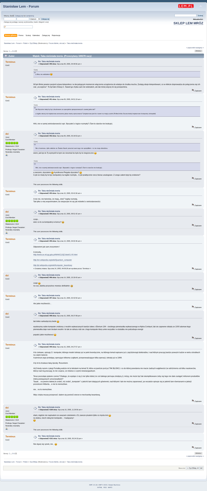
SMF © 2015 (103, 485)
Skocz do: (182, 468)
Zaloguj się (19, 16)
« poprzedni (190, 48)
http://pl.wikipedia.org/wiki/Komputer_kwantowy (52, 265)
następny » (199, 48)
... (11, 51)
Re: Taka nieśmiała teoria (49, 61)
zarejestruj (30, 16)
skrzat (61, 43)
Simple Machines (114, 485)
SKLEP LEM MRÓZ (188, 23)
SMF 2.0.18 (93, 485)
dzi (7, 134)
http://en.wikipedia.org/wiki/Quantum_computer (52, 260)
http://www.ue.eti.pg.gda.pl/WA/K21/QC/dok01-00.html (55, 255)
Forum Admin (53, 43)
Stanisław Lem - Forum (21, 6)
